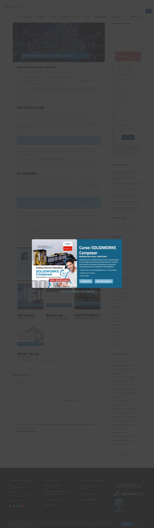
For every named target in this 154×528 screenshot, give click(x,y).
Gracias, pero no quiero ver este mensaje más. (77, 291)
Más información (104, 281)
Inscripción (86, 281)
